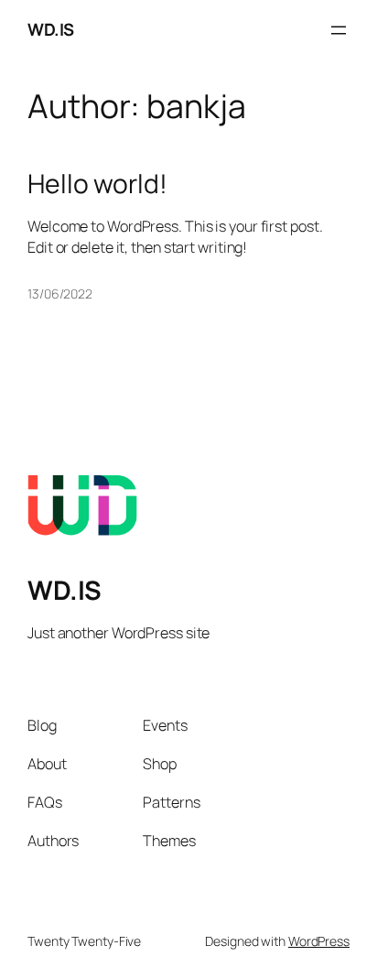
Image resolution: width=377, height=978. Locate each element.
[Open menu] (339, 30)
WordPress (319, 941)
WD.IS (50, 29)
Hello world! (97, 184)
